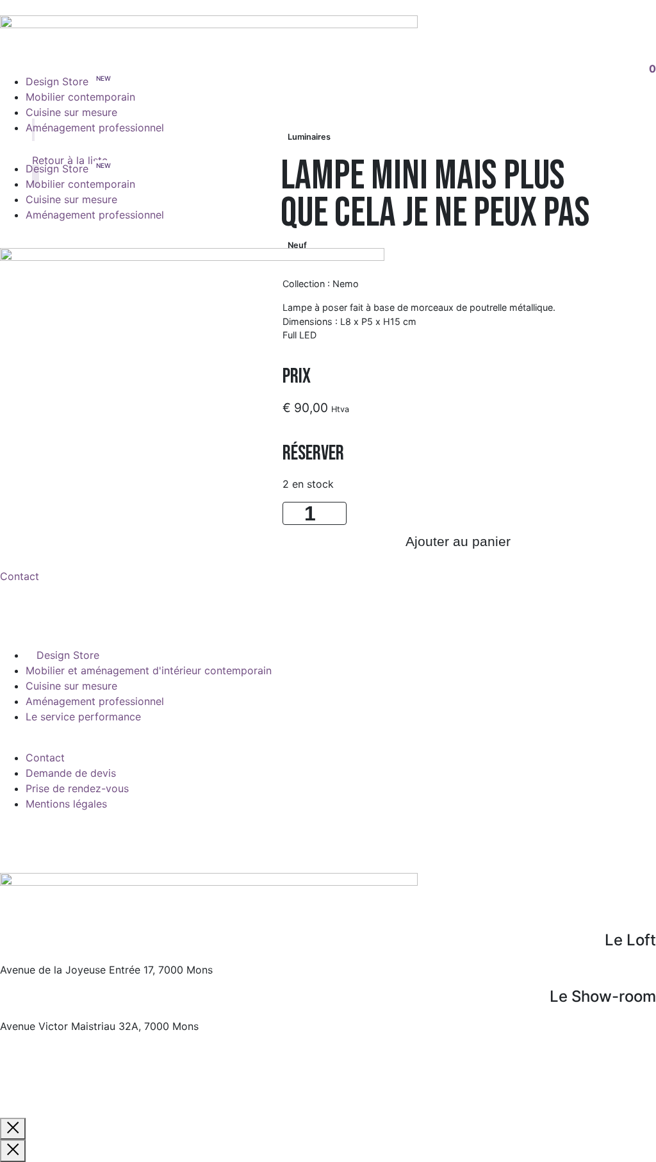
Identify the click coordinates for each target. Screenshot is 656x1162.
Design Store (57, 81)
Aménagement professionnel (95, 127)
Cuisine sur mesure (71, 112)
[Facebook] (16, 838)
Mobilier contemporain (80, 96)
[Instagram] (51, 838)
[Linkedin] (86, 838)
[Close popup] (13, 1129)
